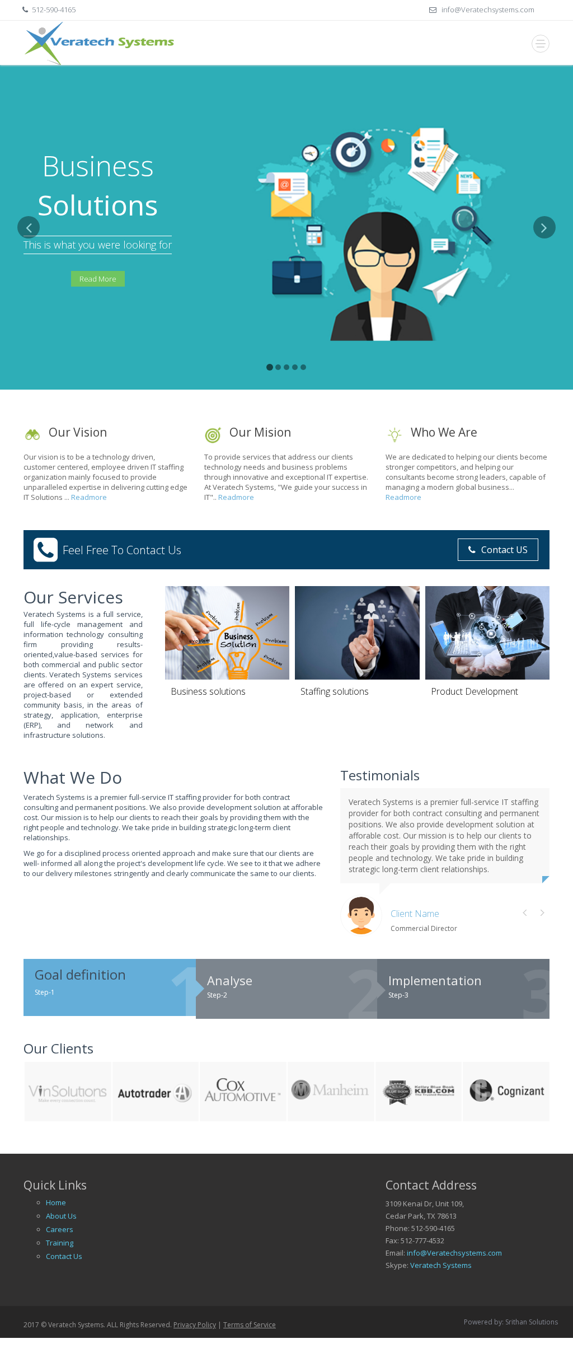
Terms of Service (249, 1324)
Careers (59, 1229)
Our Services (73, 597)
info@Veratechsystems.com (487, 9)
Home (56, 1202)
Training (59, 1243)
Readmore (89, 497)
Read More (97, 279)
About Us (61, 1216)
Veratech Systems (441, 1265)
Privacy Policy (194, 1324)
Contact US (504, 550)
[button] (28, 303)
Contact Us (64, 1256)
